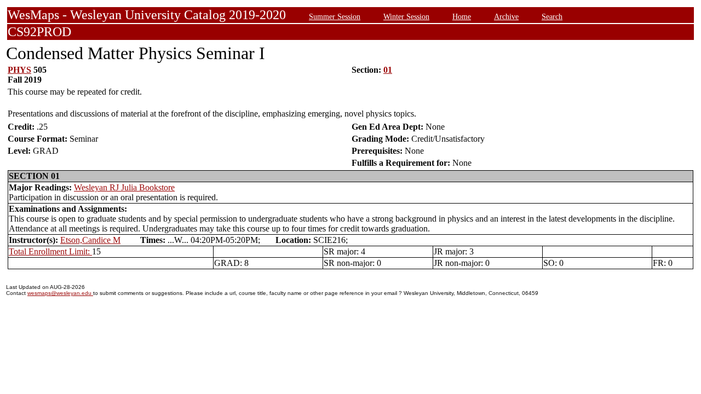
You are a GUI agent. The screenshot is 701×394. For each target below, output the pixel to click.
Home (461, 16)
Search (552, 16)
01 (387, 69)
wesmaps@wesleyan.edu (60, 293)
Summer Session (334, 16)
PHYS (19, 69)
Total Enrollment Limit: (50, 251)
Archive (506, 16)
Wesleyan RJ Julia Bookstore (124, 187)
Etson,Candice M (90, 240)
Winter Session (406, 16)
